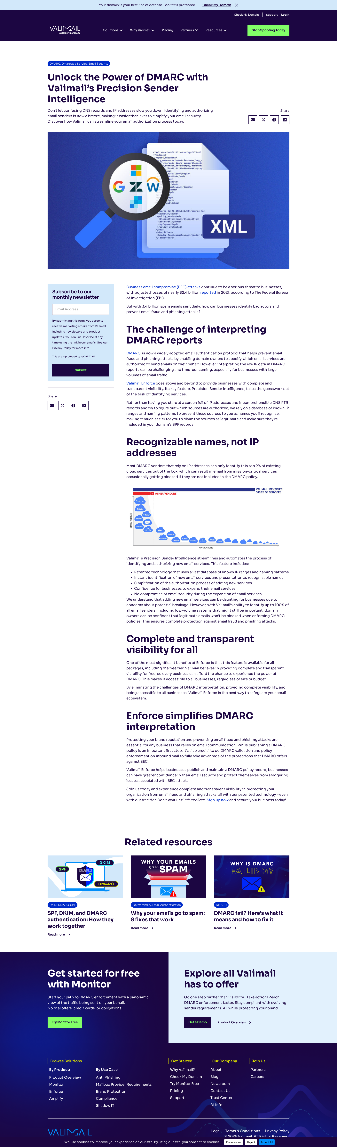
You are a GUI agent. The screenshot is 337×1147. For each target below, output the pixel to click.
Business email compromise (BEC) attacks (163, 287)
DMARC (133, 353)
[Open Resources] (225, 30)
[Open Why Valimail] (152, 30)
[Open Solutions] (121, 30)
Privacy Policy (62, 348)
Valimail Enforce (140, 383)
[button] (252, 119)
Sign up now (218, 800)
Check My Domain (216, 5)
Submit (81, 370)
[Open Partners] (196, 30)
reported (208, 292)
